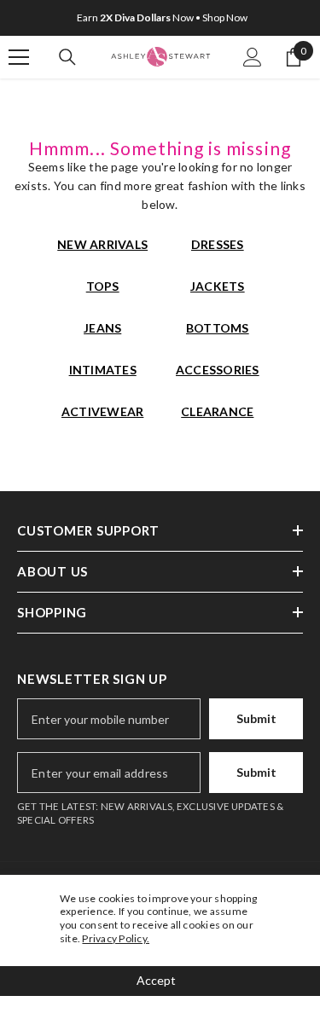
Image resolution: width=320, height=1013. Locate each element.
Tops (102, 286)
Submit (256, 718)
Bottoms (217, 328)
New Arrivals (102, 244)
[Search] (67, 57)
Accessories (217, 369)
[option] (160, 18)
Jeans (102, 328)
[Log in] (252, 57)
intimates (103, 369)
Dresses (217, 244)
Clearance (217, 411)
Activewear (102, 411)
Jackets (217, 286)
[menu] (19, 57)
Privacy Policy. (115, 938)
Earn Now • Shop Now (162, 17)
